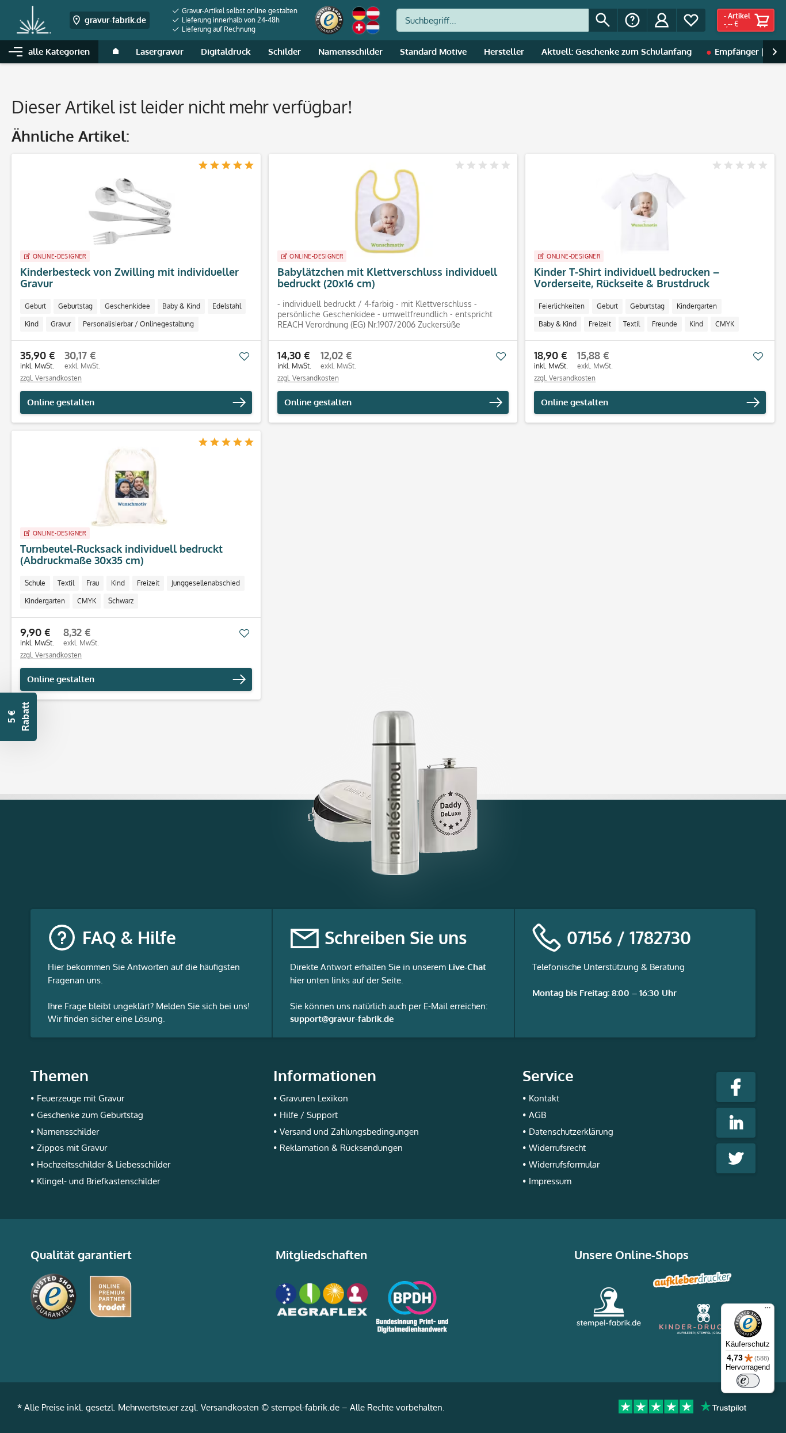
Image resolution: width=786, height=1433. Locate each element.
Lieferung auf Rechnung (217, 29)
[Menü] (767, 1310)
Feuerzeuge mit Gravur (80, 1098)
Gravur (61, 324)
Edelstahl (226, 306)
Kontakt (544, 1098)
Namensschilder (68, 1131)
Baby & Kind (181, 306)
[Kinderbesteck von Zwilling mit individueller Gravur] (130, 211)
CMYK (724, 324)
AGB (537, 1114)
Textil (631, 324)
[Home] (115, 51)
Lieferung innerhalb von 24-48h (230, 20)
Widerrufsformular (564, 1164)
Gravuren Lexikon (314, 1098)
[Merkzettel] (691, 20)
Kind (32, 324)
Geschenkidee (127, 306)
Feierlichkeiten (562, 306)
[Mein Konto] (661, 20)
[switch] (748, 1381)
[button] (18, 717)
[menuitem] (235, 11)
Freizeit (600, 324)
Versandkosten (230, 1407)
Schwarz (120, 600)
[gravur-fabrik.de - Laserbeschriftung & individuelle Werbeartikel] (33, 20)
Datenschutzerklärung (571, 1131)
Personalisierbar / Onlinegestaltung (138, 324)
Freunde (664, 324)
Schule (35, 583)
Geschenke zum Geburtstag (90, 1114)
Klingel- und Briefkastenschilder (98, 1181)
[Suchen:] (492, 20)
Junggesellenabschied (205, 583)
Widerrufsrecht (557, 1147)
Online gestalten (60, 402)
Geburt (35, 306)
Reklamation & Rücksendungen (341, 1147)
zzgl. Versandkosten (51, 378)
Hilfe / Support (309, 1114)
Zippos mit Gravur (72, 1147)
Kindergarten (697, 306)
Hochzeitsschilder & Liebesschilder (103, 1164)
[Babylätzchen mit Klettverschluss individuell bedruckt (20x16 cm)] (387, 211)
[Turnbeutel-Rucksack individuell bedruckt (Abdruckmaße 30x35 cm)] (130, 488)
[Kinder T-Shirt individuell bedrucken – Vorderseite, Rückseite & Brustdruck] (644, 211)
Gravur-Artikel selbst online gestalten (238, 10)
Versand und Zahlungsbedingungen (349, 1131)
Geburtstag (75, 306)
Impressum (550, 1181)
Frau (92, 583)
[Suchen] (603, 20)
